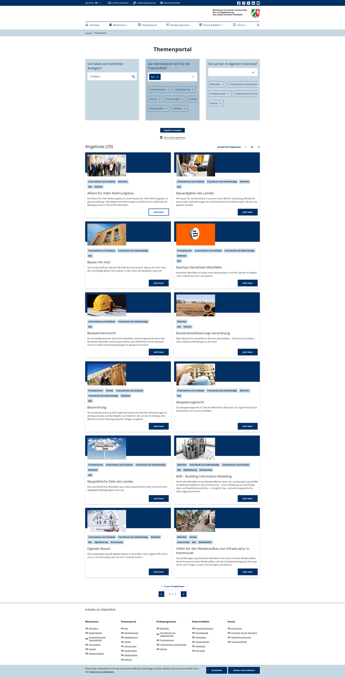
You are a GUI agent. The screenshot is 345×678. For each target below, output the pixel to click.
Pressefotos (201, 637)
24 (258, 146)
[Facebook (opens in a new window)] (238, 2)
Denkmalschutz (158, 89)
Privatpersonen (218, 93)
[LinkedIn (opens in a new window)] (253, 2)
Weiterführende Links (241, 637)
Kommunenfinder (239, 642)
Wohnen (177, 108)
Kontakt (92, 649)
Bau (153, 76)
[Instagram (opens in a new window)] (243, 2)
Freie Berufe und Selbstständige (246, 84)
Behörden (215, 84)
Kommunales (173, 98)
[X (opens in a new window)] (248, 2)
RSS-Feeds (200, 650)
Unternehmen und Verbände (250, 93)
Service (240, 25)
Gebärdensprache (146, 2)
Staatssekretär (95, 633)
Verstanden (216, 670)
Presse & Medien (211, 25)
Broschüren (236, 628)
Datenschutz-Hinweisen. (102, 671)
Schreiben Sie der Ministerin (244, 633)
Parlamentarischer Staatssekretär (97, 638)
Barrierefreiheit (172, 2)
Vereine (214, 103)
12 (252, 146)
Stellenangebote (96, 653)
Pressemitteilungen (204, 628)
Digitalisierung (182, 89)
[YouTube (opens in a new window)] (258, 2)
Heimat (153, 98)
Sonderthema (131, 650)
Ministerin (93, 628)
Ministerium (119, 25)
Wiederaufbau (157, 108)
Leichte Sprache (120, 2)
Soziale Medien (202, 642)
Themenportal (149, 25)
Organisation (95, 644)
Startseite (94, 25)
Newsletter (201, 646)
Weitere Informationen (244, 670)
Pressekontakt (202, 633)
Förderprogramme (180, 25)
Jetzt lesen (159, 212)
